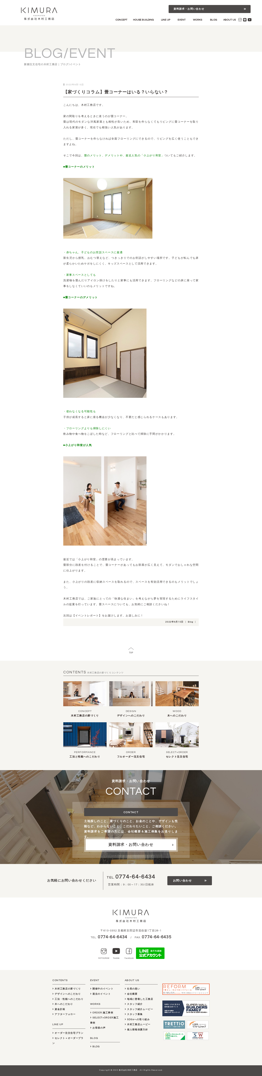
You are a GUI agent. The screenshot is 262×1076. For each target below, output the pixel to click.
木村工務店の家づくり (85, 715)
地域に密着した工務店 (139, 999)
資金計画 (59, 1009)
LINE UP (165, 20)
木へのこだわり (177, 715)
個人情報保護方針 (137, 1029)
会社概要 (131, 994)
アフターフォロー (65, 1014)
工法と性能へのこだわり (85, 756)
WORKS (197, 20)
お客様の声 (99, 1028)
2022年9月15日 (174, 622)
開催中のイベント (102, 988)
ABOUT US (229, 20)
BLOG (213, 20)
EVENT (182, 20)
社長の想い (133, 988)
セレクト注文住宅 (177, 756)
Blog (190, 622)
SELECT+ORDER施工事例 (104, 1020)
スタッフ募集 (134, 1014)
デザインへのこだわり (131, 715)
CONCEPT (121, 20)
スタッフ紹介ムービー (139, 1009)
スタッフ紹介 (134, 1004)
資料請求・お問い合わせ (189, 9)
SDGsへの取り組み (138, 1019)
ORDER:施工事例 (102, 1012)
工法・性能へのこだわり (69, 999)
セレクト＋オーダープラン (68, 1041)
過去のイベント (101, 994)
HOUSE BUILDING (143, 20)
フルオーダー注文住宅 (131, 756)
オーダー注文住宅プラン (69, 1033)
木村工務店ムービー (138, 1024)
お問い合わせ (182, 880)
